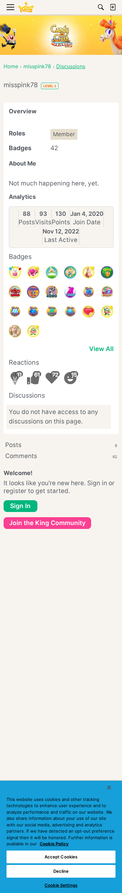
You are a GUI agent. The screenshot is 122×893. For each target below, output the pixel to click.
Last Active (60, 240)
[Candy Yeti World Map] (70, 272)
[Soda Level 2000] (52, 311)
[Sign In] (112, 7)
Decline (61, 871)
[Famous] (88, 272)
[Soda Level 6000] (88, 292)
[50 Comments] (107, 311)
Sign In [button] (20, 506)
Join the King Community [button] (47, 523)
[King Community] (26, 7)
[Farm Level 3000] (15, 292)
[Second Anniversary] (15, 272)
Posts (27, 222)
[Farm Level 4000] (52, 292)
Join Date (87, 222)
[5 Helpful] (33, 272)
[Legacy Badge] (15, 331)
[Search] (101, 7)
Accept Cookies (61, 856)
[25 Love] (88, 311)
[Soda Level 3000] (33, 311)
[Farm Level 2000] (33, 292)
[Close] (109, 787)
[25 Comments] (33, 331)
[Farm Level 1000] (107, 272)
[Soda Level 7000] (70, 292)
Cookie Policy (54, 843)
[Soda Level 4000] (15, 311)
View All (101, 349)
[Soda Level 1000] (70, 311)
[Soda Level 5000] (107, 292)
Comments (61, 456)
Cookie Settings (61, 885)
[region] (61, 837)
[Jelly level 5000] (52, 272)
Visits (43, 222)
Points (61, 222)
